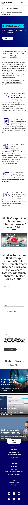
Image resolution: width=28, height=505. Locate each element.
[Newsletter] (14, 493)
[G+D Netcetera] (1, 13)
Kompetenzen (14, 457)
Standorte (14, 469)
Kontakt (14, 466)
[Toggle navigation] (26, 2)
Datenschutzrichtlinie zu (14, 338)
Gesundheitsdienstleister (14, 12)
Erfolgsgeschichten (14, 455)
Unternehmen (14, 447)
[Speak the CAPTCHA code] (24, 342)
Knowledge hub (14, 452)
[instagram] (14, 498)
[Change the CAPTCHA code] (24, 340)
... (4, 12)
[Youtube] (19, 493)
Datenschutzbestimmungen (14, 471)
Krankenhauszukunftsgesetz (13, 82)
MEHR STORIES (14, 441)
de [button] (22, 2)
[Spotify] (9, 498)
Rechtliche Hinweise (14, 474)
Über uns (14, 464)
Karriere (14, 449)
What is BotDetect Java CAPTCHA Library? (13, 342)
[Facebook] (19, 498)
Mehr (7, 38)
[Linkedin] (9, 493)
